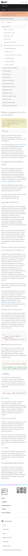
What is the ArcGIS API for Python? (13, 55)
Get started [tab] (6, 26)
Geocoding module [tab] (8, 83)
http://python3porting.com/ (8, 302)
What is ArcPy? (8, 51)
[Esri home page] (4, 2)
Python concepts (9, 64)
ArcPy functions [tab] (7, 71)
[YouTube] (25, 491)
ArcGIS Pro (5, 6)
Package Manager (9, 58)
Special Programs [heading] (5, 512)
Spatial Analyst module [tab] (9, 102)
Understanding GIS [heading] (6, 505)
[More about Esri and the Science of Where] (4, 491)
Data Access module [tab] (8, 80)
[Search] (22, 2)
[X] (21, 488)
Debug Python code (8, 36)
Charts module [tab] (7, 77)
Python (3, 9)
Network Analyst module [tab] (9, 96)
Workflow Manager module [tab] (10, 105)
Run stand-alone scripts (9, 33)
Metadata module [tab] (7, 93)
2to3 (19, 261)
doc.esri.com (12, 15)
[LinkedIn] (25, 488)
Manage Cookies (7, 545)
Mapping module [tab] (7, 89)
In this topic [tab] (5, 131)
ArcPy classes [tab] (6, 74)
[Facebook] (18, 488)
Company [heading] (3, 509)
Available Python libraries (10, 48)
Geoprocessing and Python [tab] (10, 68)
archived (22, 120)
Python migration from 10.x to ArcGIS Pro (14, 45)
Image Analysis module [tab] (9, 86)
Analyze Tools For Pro (20, 144)
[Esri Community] (18, 491)
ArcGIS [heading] (3, 498)
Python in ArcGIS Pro (9, 29)
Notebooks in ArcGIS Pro (10, 42)
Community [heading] (4, 501)
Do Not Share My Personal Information (12, 550)
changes (24, 194)
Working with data (9, 61)
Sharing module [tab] (7, 99)
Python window (7, 39)
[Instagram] (21, 491)
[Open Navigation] (26, 2)
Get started (8, 22)
